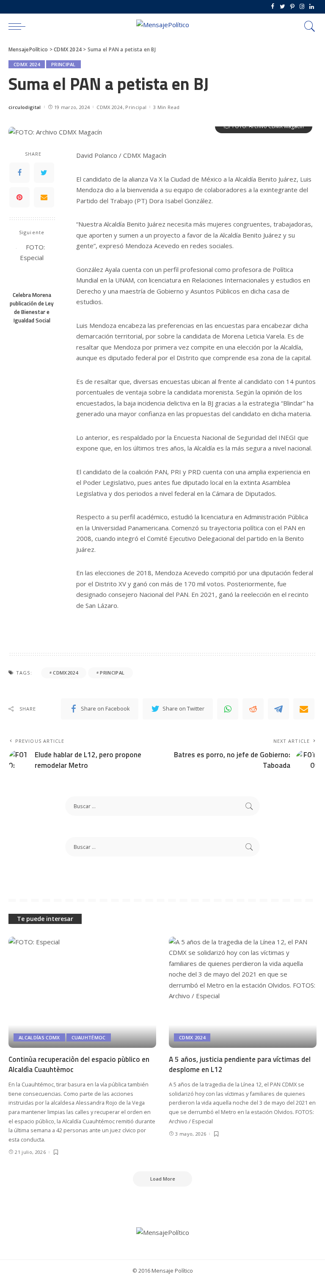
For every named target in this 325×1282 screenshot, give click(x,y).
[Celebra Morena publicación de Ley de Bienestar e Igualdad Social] (32, 264)
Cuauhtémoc (89, 1037)
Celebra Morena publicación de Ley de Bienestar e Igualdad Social (32, 308)
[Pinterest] (292, 7)
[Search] (308, 26)
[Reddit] (253, 708)
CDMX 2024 (27, 64)
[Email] (44, 197)
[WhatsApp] (227, 708)
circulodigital (24, 107)
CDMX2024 (65, 672)
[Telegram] (278, 708)
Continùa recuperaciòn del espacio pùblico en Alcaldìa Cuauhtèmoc (78, 1064)
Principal (63, 64)
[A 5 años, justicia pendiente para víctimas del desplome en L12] (243, 992)
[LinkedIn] (312, 7)
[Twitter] (282, 7)
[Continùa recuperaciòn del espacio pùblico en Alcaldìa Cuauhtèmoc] (82, 992)
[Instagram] (302, 7)
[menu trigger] (19, 26)
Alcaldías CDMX (39, 1037)
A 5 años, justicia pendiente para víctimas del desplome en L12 (240, 1064)
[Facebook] (273, 7)
